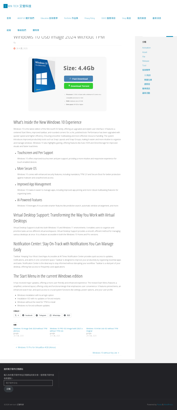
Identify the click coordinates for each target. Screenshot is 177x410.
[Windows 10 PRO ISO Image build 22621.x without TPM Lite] (68, 332)
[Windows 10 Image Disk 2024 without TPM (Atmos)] (31, 332)
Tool (144, 65)
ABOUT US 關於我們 (26, 18)
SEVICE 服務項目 (108, 18)
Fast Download (80, 79)
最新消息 (157, 18)
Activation (146, 47)
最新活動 (146, 93)
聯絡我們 (22, 30)
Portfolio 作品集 (71, 18)
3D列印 (147, 75)
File (143, 56)
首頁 (9, 18)
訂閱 (8, 389)
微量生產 (148, 79)
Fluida (159, 404)
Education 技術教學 (49, 18)
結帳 (9, 30)
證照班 (147, 84)
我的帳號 (142, 18)
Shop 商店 (126, 18)
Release (145, 61)
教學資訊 (146, 88)
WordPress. (168, 404)
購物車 (36, 30)
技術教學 (146, 70)
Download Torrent (79, 86)
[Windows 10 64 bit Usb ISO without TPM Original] (104, 332)
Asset (144, 52)
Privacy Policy (90, 18)
